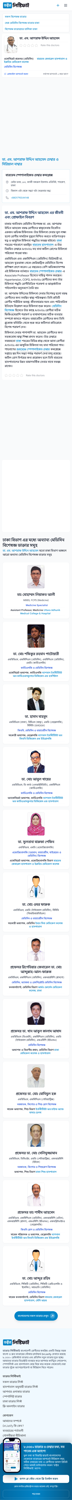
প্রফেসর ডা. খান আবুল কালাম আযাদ (36, 1031)
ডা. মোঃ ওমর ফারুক (36, 905)
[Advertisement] (36, 116)
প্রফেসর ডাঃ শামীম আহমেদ (36, 1212)
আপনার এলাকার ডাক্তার (16, 1391)
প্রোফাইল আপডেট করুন (17, 74)
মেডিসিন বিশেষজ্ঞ (13, 66)
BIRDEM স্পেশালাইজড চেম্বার (33, 349)
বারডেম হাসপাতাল (42, 245)
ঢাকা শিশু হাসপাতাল (46, 1171)
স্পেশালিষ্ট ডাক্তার (12, 1396)
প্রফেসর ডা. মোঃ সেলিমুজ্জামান (36, 1153)
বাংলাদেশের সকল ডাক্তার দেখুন (33, 1315)
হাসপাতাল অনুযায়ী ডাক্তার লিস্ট (20, 1387)
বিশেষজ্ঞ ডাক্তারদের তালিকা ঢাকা (21, 29)
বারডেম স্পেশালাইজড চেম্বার (46, 271)
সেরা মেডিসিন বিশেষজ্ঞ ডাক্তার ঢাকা (22, 22)
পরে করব (36, 1494)
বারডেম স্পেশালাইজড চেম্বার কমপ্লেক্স (29, 175)
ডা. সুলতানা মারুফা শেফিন (36, 842)
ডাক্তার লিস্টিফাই (11, 1350)
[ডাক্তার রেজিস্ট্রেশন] (58, 5)
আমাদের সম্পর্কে (12, 1421)
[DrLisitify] (16, 5)
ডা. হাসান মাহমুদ (36, 717)
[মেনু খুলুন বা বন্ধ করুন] (65, 5)
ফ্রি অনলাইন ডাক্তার (14, 1406)
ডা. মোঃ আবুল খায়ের (36, 779)
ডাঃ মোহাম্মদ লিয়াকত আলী (36, 595)
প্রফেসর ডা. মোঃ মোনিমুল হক (36, 1094)
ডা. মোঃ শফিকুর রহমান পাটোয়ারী (36, 654)
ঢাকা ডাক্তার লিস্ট (12, 1401)
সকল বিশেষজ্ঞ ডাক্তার (15, 16)
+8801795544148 (20, 197)
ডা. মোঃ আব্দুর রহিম (36, 1278)
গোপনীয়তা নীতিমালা (14, 1435)
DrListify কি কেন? (13, 1426)
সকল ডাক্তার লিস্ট (13, 1382)
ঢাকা (59, 240)
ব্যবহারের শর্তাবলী (13, 1430)
